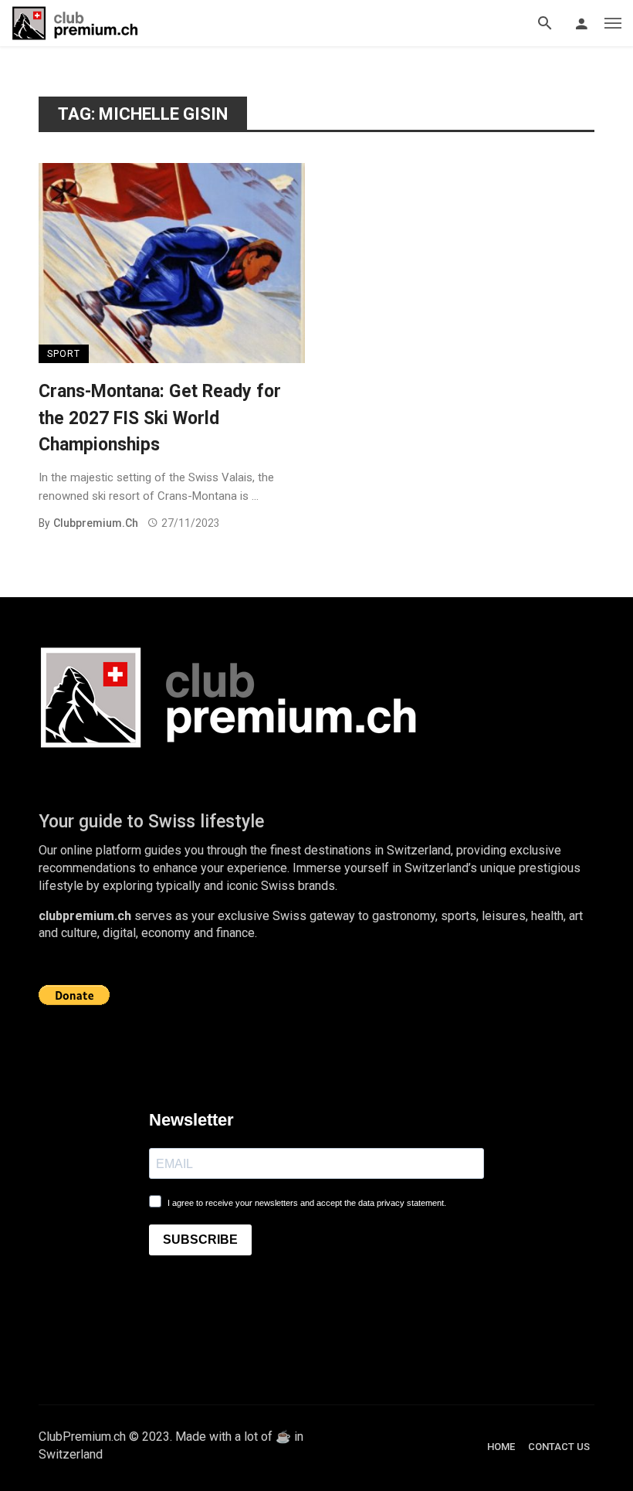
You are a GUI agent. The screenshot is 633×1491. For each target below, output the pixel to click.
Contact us (559, 1446)
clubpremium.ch (95, 523)
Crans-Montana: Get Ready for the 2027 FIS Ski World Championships (160, 418)
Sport (63, 353)
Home (501, 1446)
